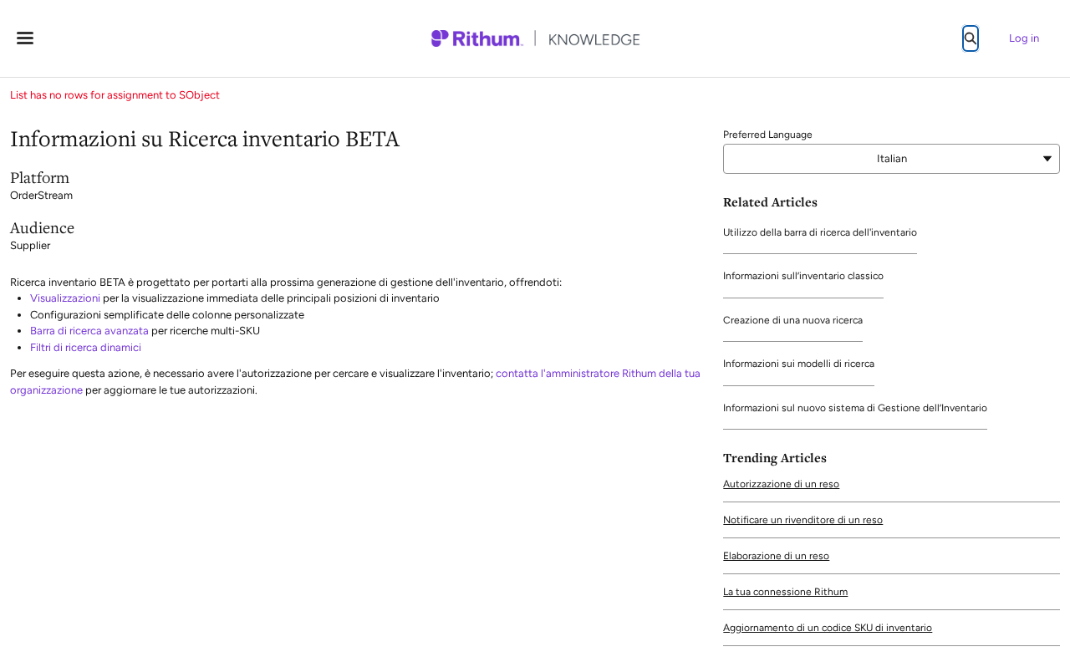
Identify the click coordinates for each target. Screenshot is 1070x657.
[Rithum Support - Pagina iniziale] (535, 38)
